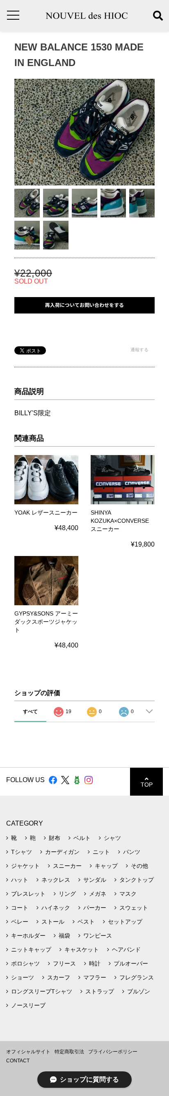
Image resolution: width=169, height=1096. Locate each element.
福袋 (64, 935)
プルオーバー (131, 963)
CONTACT (18, 1061)
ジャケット (25, 866)
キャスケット (81, 949)
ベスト (86, 921)
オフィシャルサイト (28, 1052)
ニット (101, 852)
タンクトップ (136, 879)
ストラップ (99, 991)
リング (67, 893)
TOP (147, 784)
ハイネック (55, 907)
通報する (139, 349)
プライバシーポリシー (112, 1052)
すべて (30, 711)
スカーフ (58, 977)
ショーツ (22, 977)
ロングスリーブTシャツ (41, 991)
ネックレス (55, 879)
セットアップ (125, 921)
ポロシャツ (25, 963)
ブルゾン (138, 991)
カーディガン (62, 852)
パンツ (131, 852)
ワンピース (97, 935)
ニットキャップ (31, 949)
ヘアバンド (126, 949)
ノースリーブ (28, 1005)
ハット (19, 879)
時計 (94, 963)
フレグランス (136, 977)
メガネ (97, 893)
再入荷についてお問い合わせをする (84, 305)
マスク (128, 893)
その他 (139, 866)
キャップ (106, 866)
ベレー (19, 921)
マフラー (94, 977)
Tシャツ (21, 852)
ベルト (82, 838)
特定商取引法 (69, 1052)
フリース (64, 963)
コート (19, 907)
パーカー (94, 907)
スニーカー (67, 866)
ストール (52, 921)
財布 (54, 838)
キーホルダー (28, 935)
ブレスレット (28, 893)
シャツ (112, 838)
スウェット (133, 907)
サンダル (94, 879)
